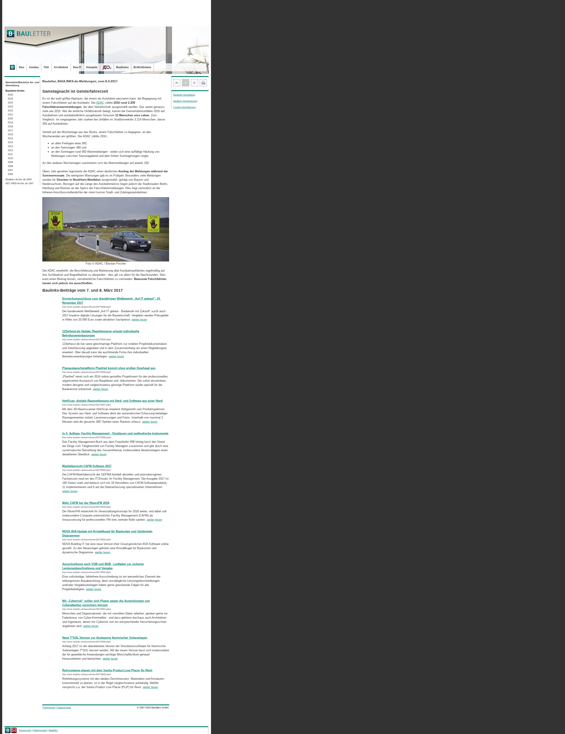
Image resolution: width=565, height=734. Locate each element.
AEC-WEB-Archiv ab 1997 (20, 183)
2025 (10, 98)
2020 (10, 118)
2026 (10, 94)
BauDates (122, 67)
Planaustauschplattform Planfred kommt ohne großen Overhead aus (108, 368)
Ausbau (34, 67)
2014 (10, 142)
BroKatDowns (142, 67)
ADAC (100, 102)
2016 (10, 134)
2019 (10, 122)
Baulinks (53, 730)
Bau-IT (77, 67)
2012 (10, 150)
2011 (10, 154)
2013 (10, 146)
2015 (10, 138)
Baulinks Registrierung (185, 101)
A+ (176, 82)
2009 (10, 162)
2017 (10, 130)
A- (194, 82)
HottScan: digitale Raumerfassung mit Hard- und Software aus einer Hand (112, 400)
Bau (21, 67)
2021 (10, 114)
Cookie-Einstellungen (184, 107)
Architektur (61, 67)
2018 (10, 126)
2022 (10, 110)
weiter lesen (139, 319)
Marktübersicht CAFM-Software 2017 (86, 466)
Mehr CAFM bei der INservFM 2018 (85, 503)
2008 (10, 166)
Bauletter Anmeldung (184, 95)
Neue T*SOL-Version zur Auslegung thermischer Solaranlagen (104, 637)
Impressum (49, 707)
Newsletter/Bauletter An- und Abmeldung (22, 84)
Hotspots (92, 67)
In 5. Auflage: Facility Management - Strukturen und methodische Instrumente (115, 433)
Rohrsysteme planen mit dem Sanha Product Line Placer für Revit (107, 670)
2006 (10, 174)
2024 (10, 102)
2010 (10, 158)
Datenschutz (64, 707)
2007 (10, 170)
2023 (10, 106)
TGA (46, 67)
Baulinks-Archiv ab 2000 (19, 179)
